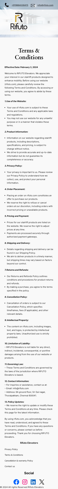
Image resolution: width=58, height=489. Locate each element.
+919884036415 (20, 5)
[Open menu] (48, 22)
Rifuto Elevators (29, 442)
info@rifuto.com (45, 5)
